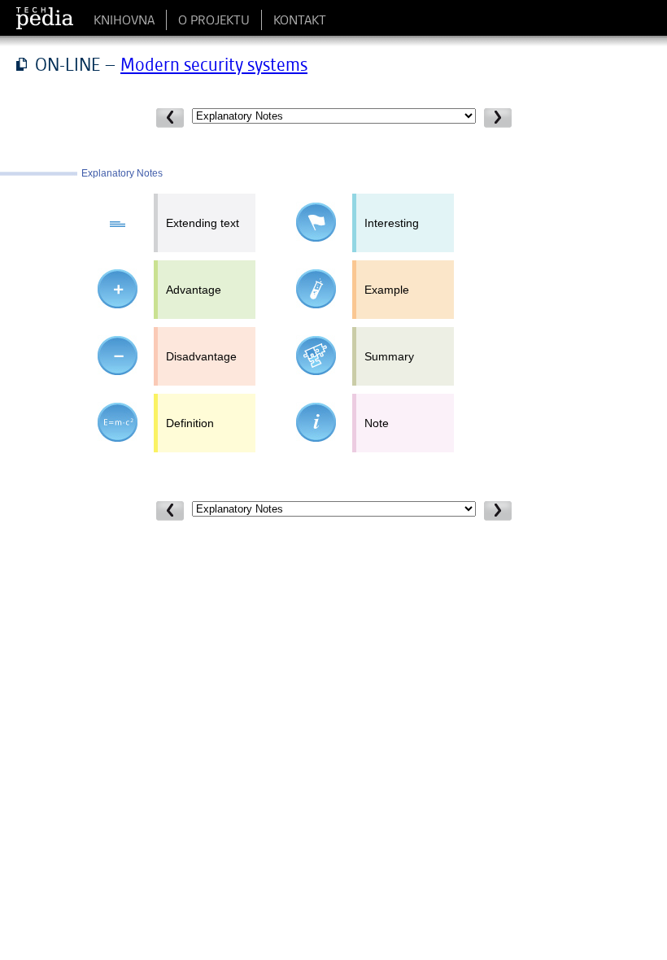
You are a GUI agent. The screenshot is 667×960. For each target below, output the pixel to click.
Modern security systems (213, 64)
